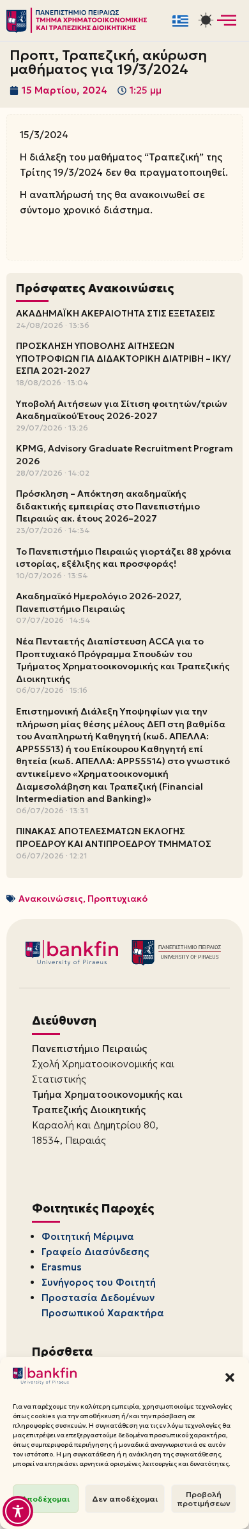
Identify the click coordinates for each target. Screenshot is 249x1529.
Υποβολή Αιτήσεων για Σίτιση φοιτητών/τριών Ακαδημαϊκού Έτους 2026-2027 (121, 410)
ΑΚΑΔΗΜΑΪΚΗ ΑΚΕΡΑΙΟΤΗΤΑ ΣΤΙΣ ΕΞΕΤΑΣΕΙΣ (115, 313)
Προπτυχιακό (117, 898)
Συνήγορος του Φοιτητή (99, 1282)
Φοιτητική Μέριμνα (88, 1236)
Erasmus (62, 1267)
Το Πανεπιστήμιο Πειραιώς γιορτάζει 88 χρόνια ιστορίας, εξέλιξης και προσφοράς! (123, 558)
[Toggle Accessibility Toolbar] (18, 1511)
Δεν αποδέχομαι (125, 1499)
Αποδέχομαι (46, 1499)
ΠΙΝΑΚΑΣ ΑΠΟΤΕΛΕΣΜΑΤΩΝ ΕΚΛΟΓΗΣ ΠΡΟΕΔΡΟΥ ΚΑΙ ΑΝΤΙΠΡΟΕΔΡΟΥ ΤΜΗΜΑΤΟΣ (113, 837)
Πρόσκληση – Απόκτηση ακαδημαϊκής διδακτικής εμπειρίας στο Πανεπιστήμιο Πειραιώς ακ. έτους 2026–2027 (108, 506)
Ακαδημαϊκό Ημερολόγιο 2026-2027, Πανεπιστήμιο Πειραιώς (98, 602)
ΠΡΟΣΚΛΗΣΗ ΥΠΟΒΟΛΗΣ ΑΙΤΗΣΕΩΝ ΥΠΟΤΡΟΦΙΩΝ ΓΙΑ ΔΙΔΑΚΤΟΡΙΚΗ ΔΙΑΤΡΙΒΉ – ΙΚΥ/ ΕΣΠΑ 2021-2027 (123, 358)
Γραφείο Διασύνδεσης (95, 1252)
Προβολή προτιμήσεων (203, 1499)
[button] (229, 1377)
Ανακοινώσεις (51, 898)
